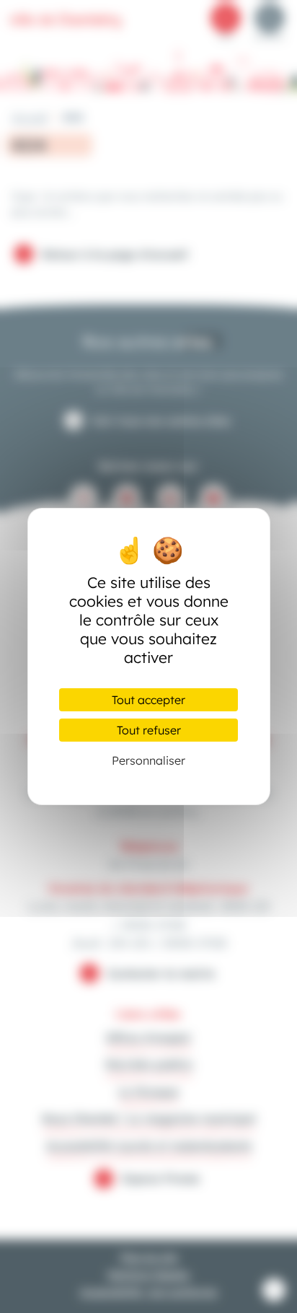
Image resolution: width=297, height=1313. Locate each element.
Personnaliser (148, 760)
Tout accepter (148, 700)
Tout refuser (149, 730)
